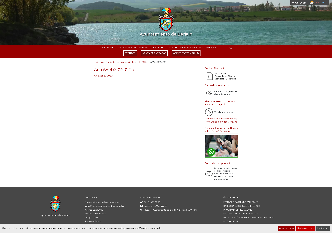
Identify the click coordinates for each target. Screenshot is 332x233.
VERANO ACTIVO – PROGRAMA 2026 (241, 214)
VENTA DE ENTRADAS (154, 53)
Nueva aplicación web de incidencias (102, 202)
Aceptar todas (286, 228)
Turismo (170, 47)
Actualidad (107, 47)
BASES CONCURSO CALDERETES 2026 (241, 206)
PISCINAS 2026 (230, 221)
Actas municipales (126, 62)
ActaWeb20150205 (104, 76)
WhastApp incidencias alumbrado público (105, 206)
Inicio (96, 62)
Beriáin (156, 47)
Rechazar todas (305, 228)
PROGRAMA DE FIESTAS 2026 (237, 210)
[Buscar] (232, 48)
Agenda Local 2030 (94, 210)
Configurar (322, 228)
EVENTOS (130, 53)
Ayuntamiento (125, 47)
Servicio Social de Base (95, 214)
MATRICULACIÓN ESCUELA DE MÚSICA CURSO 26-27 (248, 217)
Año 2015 (141, 62)
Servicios (143, 47)
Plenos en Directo (93, 221)
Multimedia (212, 47)
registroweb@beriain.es (155, 206)
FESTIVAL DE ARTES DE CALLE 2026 (240, 202)
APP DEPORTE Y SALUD (186, 53)
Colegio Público (92, 217)
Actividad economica (190, 47)
